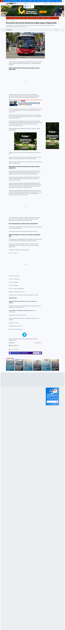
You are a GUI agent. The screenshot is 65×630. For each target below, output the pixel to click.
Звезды (38, 1)
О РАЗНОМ (12, 349)
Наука (53, 1)
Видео (9, 1)
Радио (46, 3)
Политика (20, 1)
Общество (25, 1)
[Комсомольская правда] (11, 3)
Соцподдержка (48, 1)
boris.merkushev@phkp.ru (17, 329)
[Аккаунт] (63, 1)
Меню (1, 1)
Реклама (51, 3)
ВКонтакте (34, 310)
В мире (34, 1)
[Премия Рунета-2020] (19, 3)
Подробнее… (21, 307)
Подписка (56, 3)
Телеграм (21, 315)
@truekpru (14, 340)
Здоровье (42, 1)
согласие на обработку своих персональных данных (51, 403)
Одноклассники (12, 312)
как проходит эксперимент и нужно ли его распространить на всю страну (29, 103)
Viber (25, 315)
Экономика (30, 1)
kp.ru (40, 342)
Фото (6, 1)
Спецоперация (14, 1)
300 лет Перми (16, 349)
